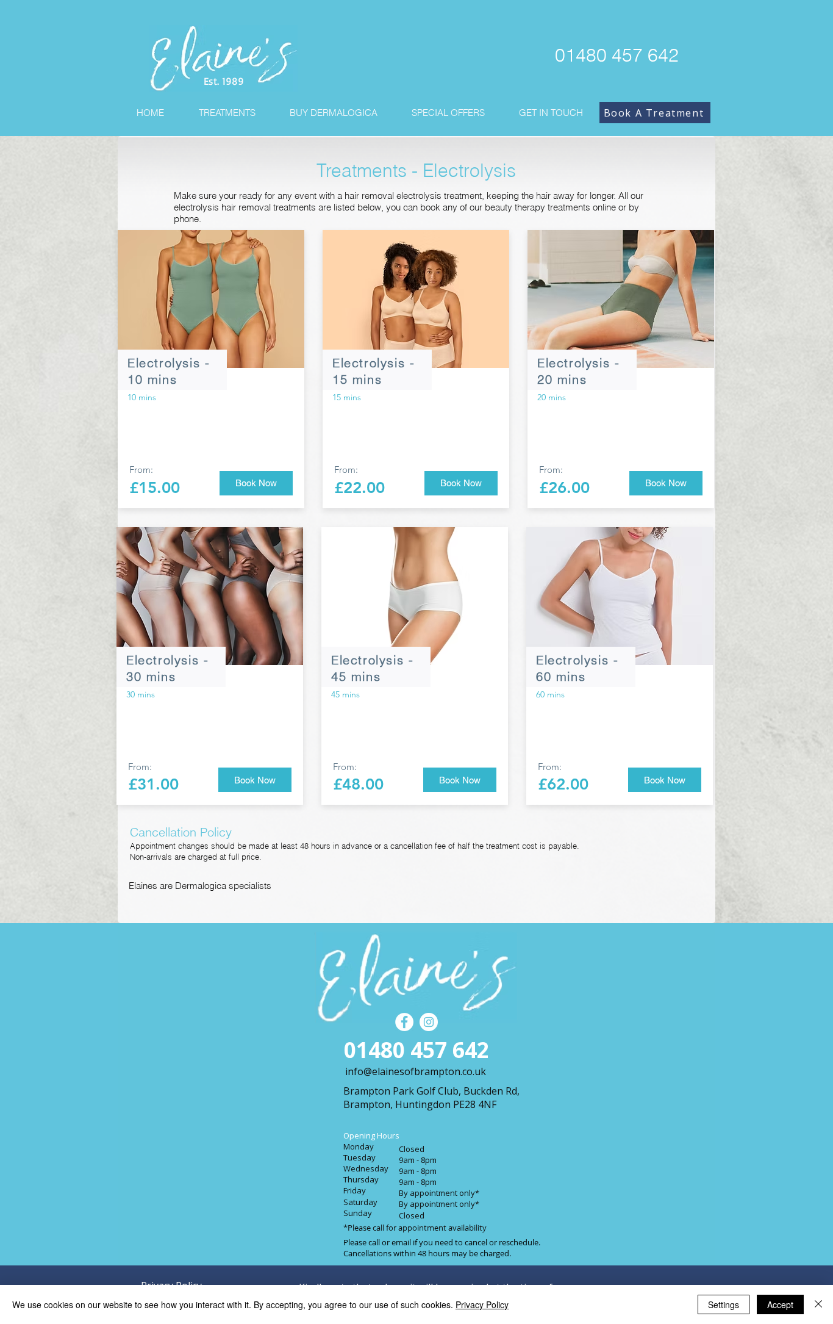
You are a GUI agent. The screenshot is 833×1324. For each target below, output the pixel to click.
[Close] (818, 1304)
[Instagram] (429, 1022)
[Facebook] (404, 1022)
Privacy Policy (482, 1304)
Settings (723, 1304)
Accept (780, 1304)
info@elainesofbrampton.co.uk (415, 1071)
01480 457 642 (617, 55)
